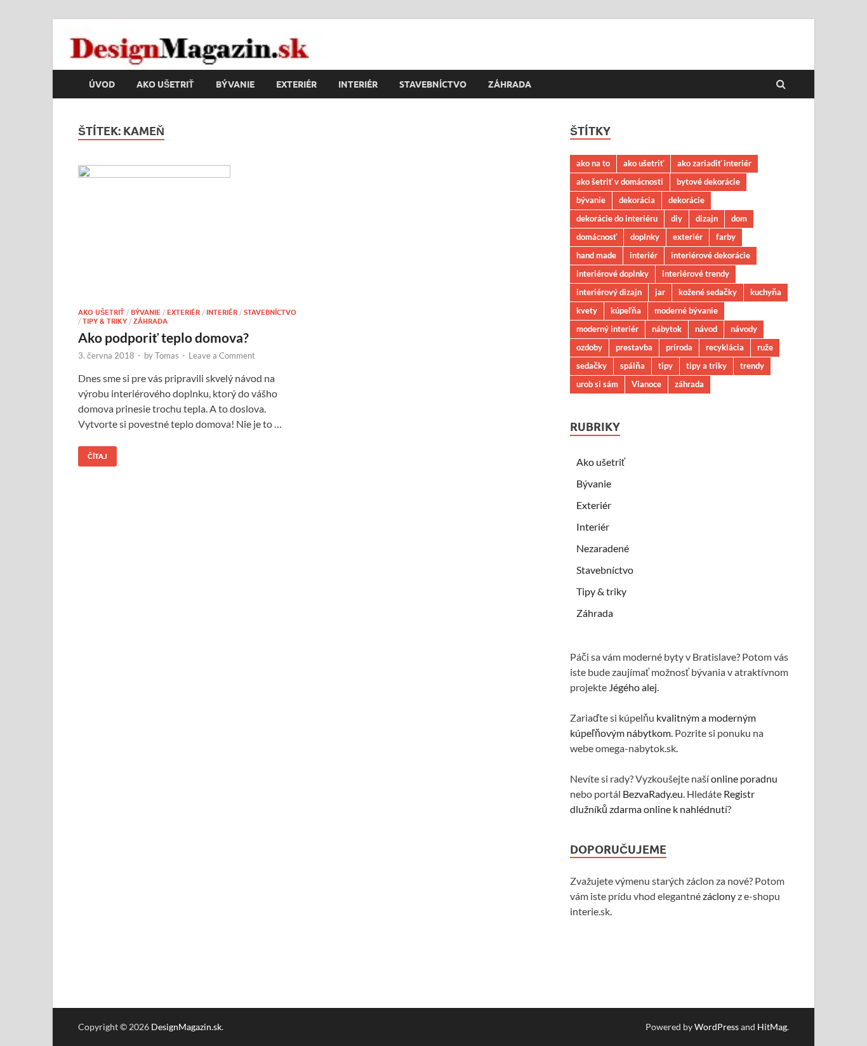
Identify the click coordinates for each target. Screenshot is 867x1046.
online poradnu (744, 778)
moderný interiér (607, 329)
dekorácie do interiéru (617, 218)
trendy (752, 366)
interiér (644, 255)
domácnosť (596, 237)
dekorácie (686, 200)
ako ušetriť (643, 163)
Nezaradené (602, 548)
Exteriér (296, 84)
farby (726, 237)
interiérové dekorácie (710, 255)
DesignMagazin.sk (186, 1026)
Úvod (102, 84)
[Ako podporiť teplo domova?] (188, 236)
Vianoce (646, 384)
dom (739, 218)
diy (676, 218)
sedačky (591, 366)
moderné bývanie (686, 310)
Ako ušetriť (165, 84)
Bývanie (235, 84)
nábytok (667, 329)
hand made (596, 255)
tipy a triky (706, 366)
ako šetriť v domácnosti (619, 181)
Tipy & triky (105, 321)
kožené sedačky (707, 292)
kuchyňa (765, 292)
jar (660, 292)
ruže (765, 347)
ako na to (593, 163)
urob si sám (597, 384)
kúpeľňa (626, 310)
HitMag (772, 1026)
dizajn (707, 218)
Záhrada (509, 84)
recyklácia (725, 347)
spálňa (632, 366)
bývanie (591, 200)
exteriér (688, 237)
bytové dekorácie (708, 181)
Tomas (167, 355)
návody (744, 329)
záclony (719, 896)
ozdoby (589, 347)
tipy (665, 366)
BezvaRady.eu (653, 794)
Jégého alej (633, 687)
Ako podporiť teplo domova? (163, 337)
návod (706, 329)
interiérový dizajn (609, 292)
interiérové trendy (695, 273)
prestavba (634, 347)
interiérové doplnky (612, 273)
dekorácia (637, 200)
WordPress (716, 1026)
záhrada (689, 384)
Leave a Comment (222, 355)
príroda (679, 347)
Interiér (358, 84)
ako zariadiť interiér (714, 163)
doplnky (644, 237)
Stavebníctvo (433, 84)
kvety (586, 310)
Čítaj (92, 453)
